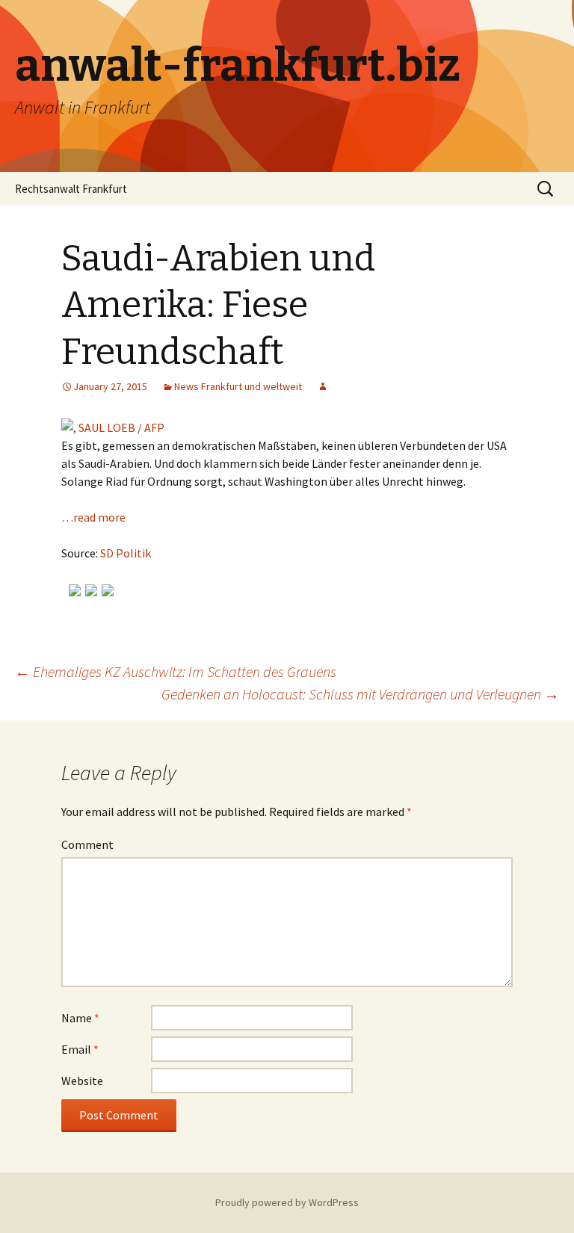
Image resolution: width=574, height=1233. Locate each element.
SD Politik (125, 553)
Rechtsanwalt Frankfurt (71, 189)
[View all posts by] (323, 386)
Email (80, 1049)
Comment (87, 844)
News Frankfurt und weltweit (238, 386)
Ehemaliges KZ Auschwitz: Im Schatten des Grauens (175, 671)
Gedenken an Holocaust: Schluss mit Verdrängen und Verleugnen (360, 694)
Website (82, 1080)
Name (80, 1017)
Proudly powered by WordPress (287, 1202)
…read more (93, 517)
